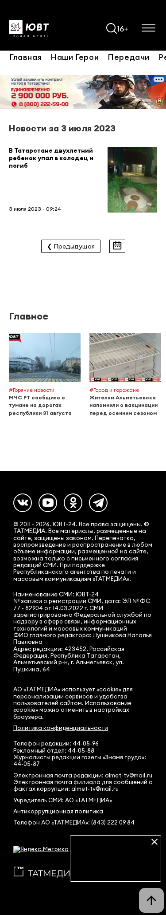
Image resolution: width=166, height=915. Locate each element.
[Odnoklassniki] (73, 502)
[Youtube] (48, 502)
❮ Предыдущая (71, 246)
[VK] (22, 502)
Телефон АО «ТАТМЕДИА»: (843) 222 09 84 (74, 822)
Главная (25, 57)
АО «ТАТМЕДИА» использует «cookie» (67, 689)
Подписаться (115, 868)
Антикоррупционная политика (58, 811)
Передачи (129, 57)
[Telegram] (98, 502)
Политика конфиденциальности (60, 728)
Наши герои (74, 57)
